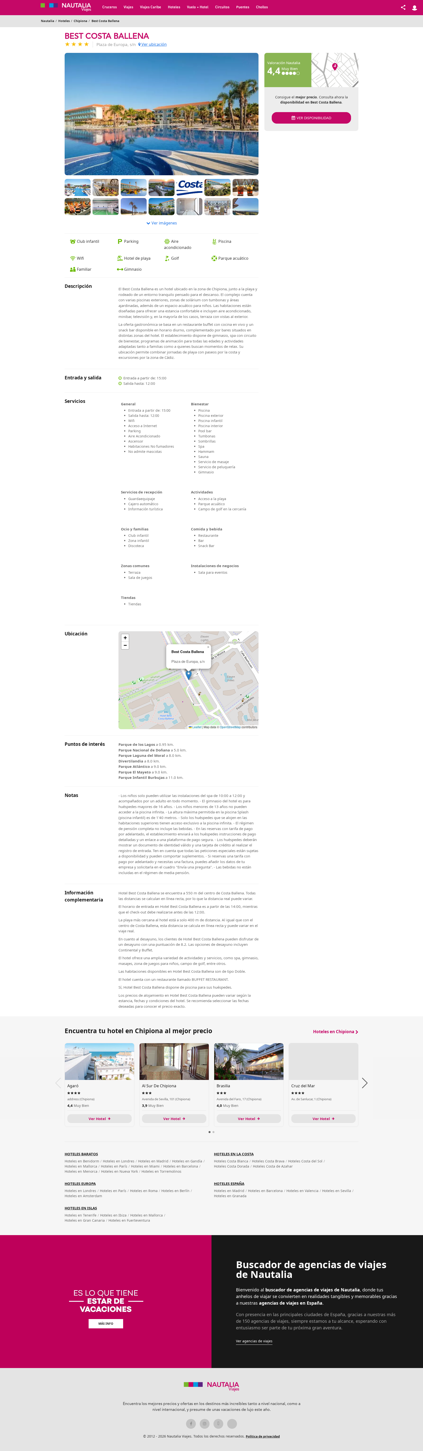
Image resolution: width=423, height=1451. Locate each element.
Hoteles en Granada (230, 1196)
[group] (99, 1085)
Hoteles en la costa (234, 1153)
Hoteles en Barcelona (180, 1166)
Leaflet (196, 727)
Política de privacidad (263, 1436)
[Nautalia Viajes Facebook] (191, 1424)
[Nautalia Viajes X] (218, 1424)
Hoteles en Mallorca (81, 1166)
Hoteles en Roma (144, 1190)
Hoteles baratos (81, 1153)
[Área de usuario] (414, 7)
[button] (189, 675)
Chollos (262, 7)
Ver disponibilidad (314, 118)
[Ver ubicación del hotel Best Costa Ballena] (334, 70)
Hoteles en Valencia (302, 1190)
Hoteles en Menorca (81, 1171)
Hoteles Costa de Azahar (273, 1166)
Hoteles (174, 7)
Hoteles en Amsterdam (83, 1196)
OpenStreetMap (230, 727)
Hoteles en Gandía (187, 1161)
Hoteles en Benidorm (82, 1161)
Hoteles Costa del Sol (305, 1161)
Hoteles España (229, 1183)
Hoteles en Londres (118, 1161)
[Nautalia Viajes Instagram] (205, 1424)
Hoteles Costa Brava (268, 1161)
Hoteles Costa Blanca (231, 1161)
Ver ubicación (154, 44)
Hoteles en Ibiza (113, 1215)
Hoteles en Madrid (153, 1161)
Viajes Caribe (150, 7)
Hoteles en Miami (145, 1166)
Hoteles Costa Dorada (231, 1166)
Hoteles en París (114, 1166)
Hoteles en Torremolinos (161, 1171)
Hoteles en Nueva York (119, 1171)
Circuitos (222, 7)
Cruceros (109, 7)
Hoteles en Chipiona (333, 1031)
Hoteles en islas (81, 1207)
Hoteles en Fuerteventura (129, 1220)
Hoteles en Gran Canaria (85, 1220)
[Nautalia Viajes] (69, 7)
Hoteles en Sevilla (336, 1190)
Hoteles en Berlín (175, 1190)
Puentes (242, 7)
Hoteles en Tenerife (80, 1215)
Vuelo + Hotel (197, 7)
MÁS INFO (105, 1324)
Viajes (128, 7)
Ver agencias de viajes (254, 1341)
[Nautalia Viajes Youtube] (232, 1424)
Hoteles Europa (80, 1183)
